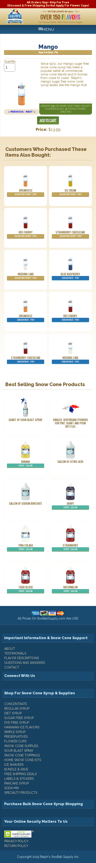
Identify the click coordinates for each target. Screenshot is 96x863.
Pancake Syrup (16, 783)
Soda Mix (11, 788)
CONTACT (11, 667)
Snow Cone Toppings (22, 755)
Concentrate (15, 704)
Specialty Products (20, 792)
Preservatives (16, 736)
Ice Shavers (13, 764)
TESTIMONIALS (15, 653)
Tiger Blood (25, 589)
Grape (70, 505)
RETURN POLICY (16, 846)
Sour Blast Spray (18, 750)
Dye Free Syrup (16, 722)
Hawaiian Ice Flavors (21, 727)
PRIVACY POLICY (16, 841)
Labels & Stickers (19, 778)
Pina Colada (26, 547)
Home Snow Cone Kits (22, 760)
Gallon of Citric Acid (70, 462)
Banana (26, 463)
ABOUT (9, 648)
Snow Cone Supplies (21, 746)
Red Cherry (26, 234)
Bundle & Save (16, 769)
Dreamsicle (26, 192)
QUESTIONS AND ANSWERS (24, 662)
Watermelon (70, 589)
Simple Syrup (14, 732)
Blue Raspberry (70, 276)
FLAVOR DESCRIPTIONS (21, 658)
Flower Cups (15, 741)
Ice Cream (70, 192)
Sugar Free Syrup (19, 718)
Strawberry (70, 547)
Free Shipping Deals (20, 774)
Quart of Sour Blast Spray (25, 420)
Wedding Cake (26, 276)
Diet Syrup (13, 713)
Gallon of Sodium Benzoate (25, 503)
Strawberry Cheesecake (70, 234)
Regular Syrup (16, 708)
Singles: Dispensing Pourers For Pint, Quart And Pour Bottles (70, 423)
